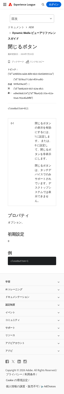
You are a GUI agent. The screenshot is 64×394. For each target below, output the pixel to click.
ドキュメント (16, 27)
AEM (31, 27)
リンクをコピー (37, 61)
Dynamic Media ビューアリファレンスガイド (32, 35)
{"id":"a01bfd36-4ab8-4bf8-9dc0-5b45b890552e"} (31, 73)
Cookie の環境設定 (17, 380)
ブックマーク (18, 61)
